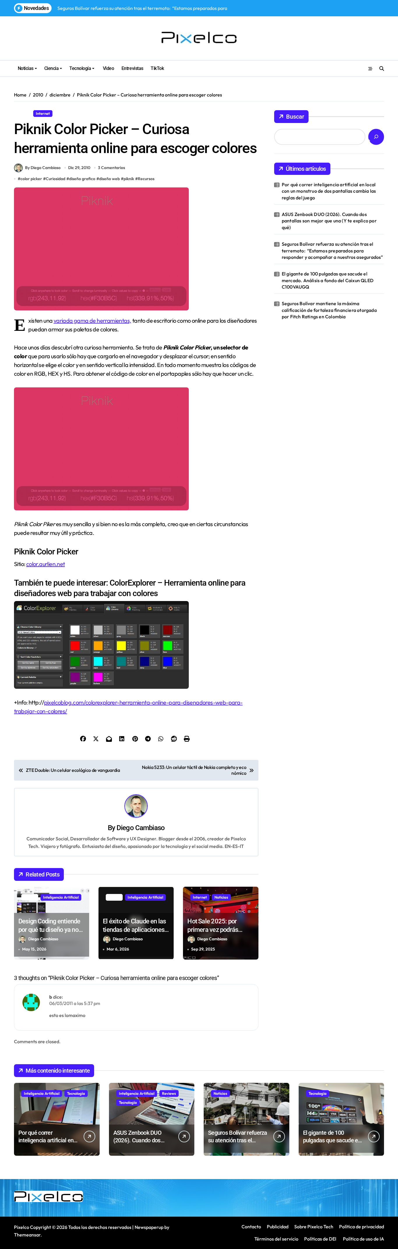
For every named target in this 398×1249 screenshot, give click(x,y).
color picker (31, 178)
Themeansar (27, 1235)
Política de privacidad (361, 1226)
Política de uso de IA (363, 1239)
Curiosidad (55, 178)
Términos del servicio (276, 1239)
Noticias (26, 68)
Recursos (65, 113)
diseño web (109, 178)
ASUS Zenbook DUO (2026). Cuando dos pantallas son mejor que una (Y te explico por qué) (329, 220)
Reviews (169, 1093)
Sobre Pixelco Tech (313, 1226)
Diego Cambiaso (141, 828)
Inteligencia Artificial (61, 897)
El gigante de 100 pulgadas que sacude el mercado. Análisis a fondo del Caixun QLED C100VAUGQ (328, 280)
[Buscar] (376, 137)
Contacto (251, 1226)
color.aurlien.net (45, 564)
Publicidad (277, 1226)
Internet (43, 113)
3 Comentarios (111, 167)
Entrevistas (132, 68)
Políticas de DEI (320, 1239)
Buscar (295, 116)
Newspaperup (149, 1227)
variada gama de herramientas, (92, 320)
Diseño (22, 113)
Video (108, 68)
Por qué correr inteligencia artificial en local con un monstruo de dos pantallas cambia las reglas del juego (329, 191)
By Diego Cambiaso (43, 167)
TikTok (157, 68)
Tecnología (80, 68)
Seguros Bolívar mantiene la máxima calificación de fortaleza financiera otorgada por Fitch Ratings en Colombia (329, 310)
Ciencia (51, 68)
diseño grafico (82, 178)
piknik (129, 178)
